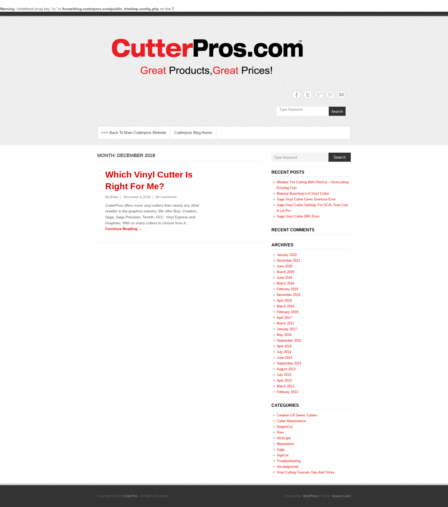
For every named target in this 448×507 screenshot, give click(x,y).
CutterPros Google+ (319, 94)
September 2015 (289, 340)
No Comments (166, 197)
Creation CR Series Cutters (297, 415)
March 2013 (285, 386)
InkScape (284, 438)
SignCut (283, 455)
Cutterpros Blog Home (193, 132)
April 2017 (284, 318)
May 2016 (284, 335)
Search (337, 111)
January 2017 (287, 329)
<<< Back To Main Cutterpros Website (133, 132)
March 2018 (285, 306)
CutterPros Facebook (296, 94)
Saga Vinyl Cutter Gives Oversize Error (306, 199)
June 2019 (284, 278)
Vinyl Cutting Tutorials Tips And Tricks (305, 472)
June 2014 (284, 358)
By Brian (111, 197)
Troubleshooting (288, 461)
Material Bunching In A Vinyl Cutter (303, 193)
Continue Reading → (123, 229)
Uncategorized (287, 467)
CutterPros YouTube (341, 94)
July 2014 (284, 352)
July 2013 (284, 375)
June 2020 (284, 266)
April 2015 (284, 346)
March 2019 (285, 283)
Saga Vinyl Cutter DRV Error (298, 216)
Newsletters (285, 444)
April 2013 (284, 380)
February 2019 (287, 289)
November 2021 (288, 260)
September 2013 (289, 363)
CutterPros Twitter (308, 94)
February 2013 (287, 392)
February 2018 (287, 312)
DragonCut (284, 427)
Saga (280, 449)
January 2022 (287, 255)
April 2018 (284, 300)
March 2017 (285, 323)
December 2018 (288, 295)
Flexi (280, 432)
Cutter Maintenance (291, 421)
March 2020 (285, 272)
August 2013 (286, 369)
